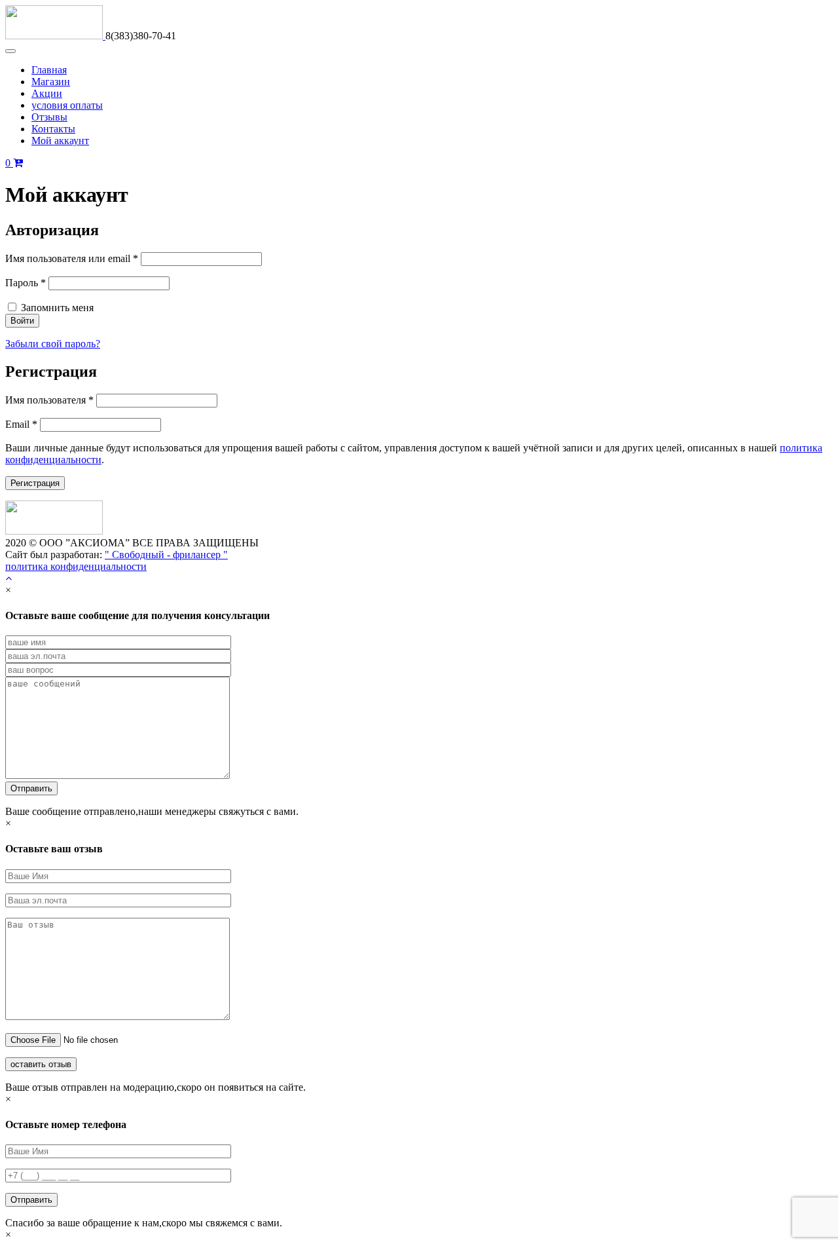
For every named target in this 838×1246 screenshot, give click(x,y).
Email (21, 424)
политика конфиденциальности (76, 566)
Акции (46, 93)
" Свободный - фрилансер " (166, 554)
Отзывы (49, 117)
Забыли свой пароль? (52, 343)
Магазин (50, 81)
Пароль (25, 282)
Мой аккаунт (60, 140)
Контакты (53, 128)
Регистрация (35, 483)
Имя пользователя (49, 400)
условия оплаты (67, 105)
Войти (22, 321)
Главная (49, 69)
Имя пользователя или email (71, 258)
